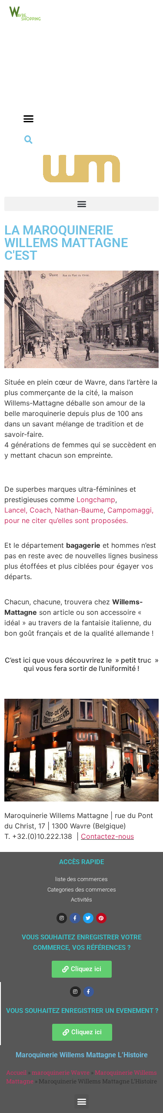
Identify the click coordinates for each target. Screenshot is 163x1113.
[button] (28, 119)
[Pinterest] (101, 918)
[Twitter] (88, 918)
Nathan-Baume (79, 510)
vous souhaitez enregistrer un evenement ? (82, 1011)
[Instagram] (62, 918)
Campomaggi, (130, 510)
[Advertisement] (28, 79)
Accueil (16, 1072)
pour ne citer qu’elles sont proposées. (66, 520)
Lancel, (17, 510)
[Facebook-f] (75, 918)
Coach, (41, 510)
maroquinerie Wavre (61, 1072)
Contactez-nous (107, 836)
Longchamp (96, 499)
